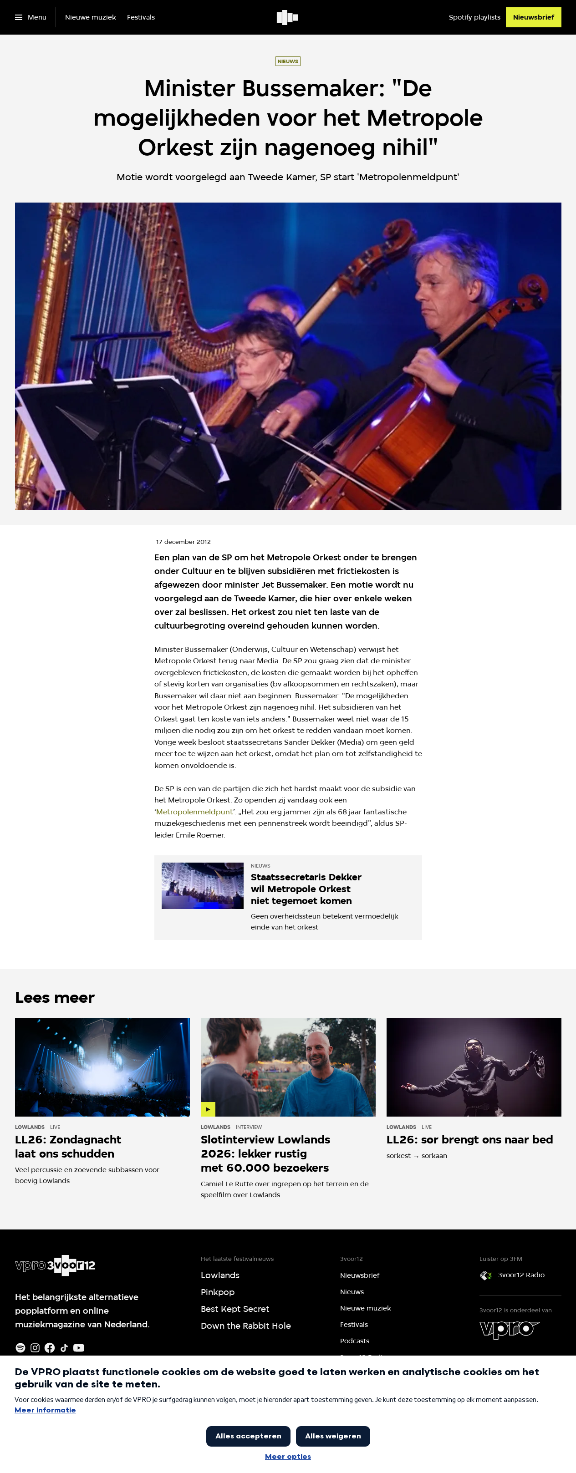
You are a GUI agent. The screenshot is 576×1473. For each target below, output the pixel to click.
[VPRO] (509, 1330)
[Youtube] (78, 1347)
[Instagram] (35, 1347)
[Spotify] (20, 1347)
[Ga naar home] (288, 17)
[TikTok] (64, 1347)
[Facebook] (49, 1347)
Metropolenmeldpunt (194, 812)
